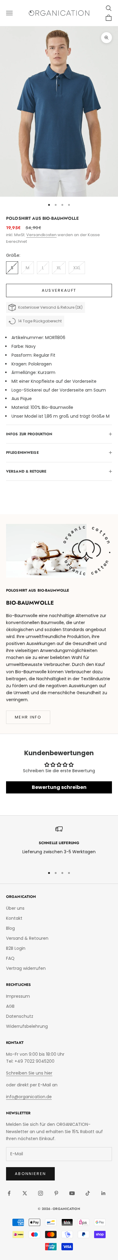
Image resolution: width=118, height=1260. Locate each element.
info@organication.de (29, 1097)
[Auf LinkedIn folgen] (103, 1193)
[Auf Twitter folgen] (25, 1193)
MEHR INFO (28, 717)
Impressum (18, 996)
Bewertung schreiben (59, 787)
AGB (10, 1006)
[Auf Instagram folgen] (41, 1193)
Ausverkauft (59, 290)
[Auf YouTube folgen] (72, 1193)
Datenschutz (19, 1016)
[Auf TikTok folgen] (88, 1193)
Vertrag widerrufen (26, 968)
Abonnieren (30, 1174)
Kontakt (14, 918)
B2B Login (15, 948)
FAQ (10, 958)
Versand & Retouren (27, 938)
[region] (59, 844)
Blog (10, 928)
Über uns (15, 908)
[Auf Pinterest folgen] (56, 1193)
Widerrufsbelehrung (27, 1026)
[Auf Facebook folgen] (9, 1193)
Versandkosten (41, 235)
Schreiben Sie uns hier (29, 1073)
